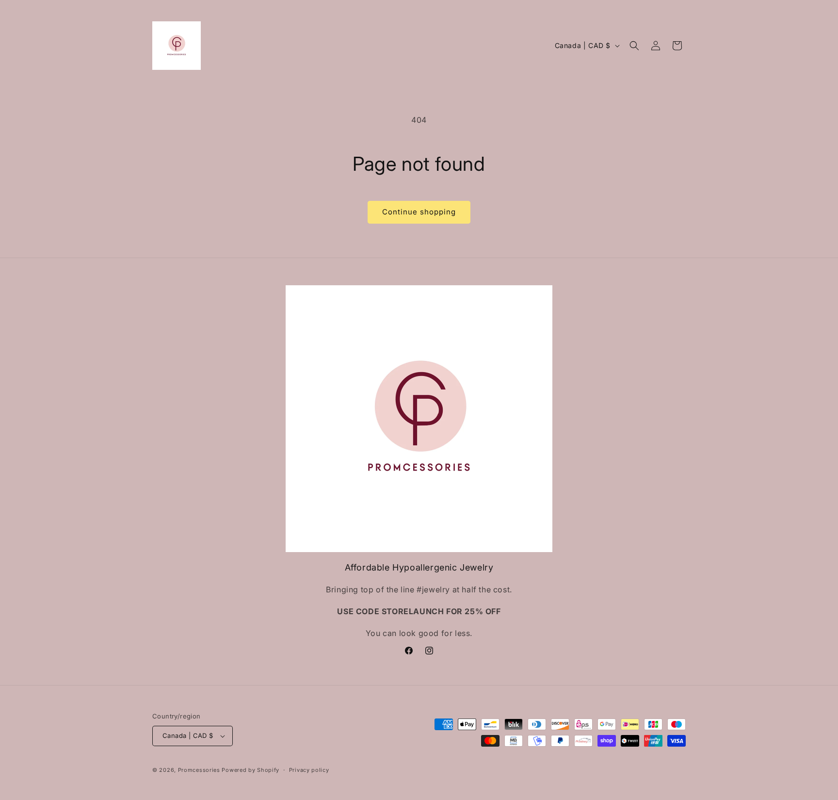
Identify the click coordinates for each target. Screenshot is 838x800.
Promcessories (199, 770)
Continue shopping (419, 211)
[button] (634, 45)
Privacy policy (309, 770)
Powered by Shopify (250, 770)
